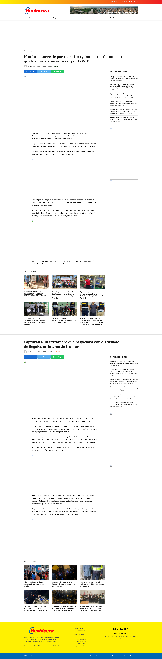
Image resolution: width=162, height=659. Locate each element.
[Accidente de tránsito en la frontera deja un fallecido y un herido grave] (64, 572)
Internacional (78, 18)
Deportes (89, 18)
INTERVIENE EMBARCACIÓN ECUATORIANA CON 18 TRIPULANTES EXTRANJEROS (35, 608)
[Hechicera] (37, 10)
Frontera (57, 351)
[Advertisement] (81, 35)
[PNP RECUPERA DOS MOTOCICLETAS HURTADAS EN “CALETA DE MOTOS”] (64, 309)
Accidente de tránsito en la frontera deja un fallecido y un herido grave (63, 584)
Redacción (32, 66)
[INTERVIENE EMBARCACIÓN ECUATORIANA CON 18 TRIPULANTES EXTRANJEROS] (36, 597)
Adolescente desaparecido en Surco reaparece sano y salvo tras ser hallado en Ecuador (91, 608)
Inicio (48, 18)
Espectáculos (111, 18)
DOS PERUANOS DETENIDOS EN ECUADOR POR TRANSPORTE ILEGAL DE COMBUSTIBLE (64, 608)
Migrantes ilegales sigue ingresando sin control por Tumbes (34, 584)
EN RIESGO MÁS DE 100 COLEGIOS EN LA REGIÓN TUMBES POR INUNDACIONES (35, 294)
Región (55, 18)
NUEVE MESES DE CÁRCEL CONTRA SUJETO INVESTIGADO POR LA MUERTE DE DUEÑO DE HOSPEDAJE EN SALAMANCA (92, 321)
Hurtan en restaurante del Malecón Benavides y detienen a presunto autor (92, 584)
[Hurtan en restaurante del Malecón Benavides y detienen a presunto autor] (92, 572)
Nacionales (99, 655)
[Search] (137, 2)
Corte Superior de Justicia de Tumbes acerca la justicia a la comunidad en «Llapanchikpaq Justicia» (63, 295)
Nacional (66, 18)
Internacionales (109, 655)
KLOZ (32, 655)
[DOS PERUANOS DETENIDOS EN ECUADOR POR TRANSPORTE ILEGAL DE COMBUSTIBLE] (64, 597)
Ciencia (98, 18)
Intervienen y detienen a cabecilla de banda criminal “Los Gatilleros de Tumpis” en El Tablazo (36, 321)
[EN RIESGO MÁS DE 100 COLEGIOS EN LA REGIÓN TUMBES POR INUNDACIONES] (36, 282)
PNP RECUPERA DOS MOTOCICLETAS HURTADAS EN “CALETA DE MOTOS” (64, 320)
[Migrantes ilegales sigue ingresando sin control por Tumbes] (36, 572)
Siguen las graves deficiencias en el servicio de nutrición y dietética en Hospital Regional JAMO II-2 (92, 295)
